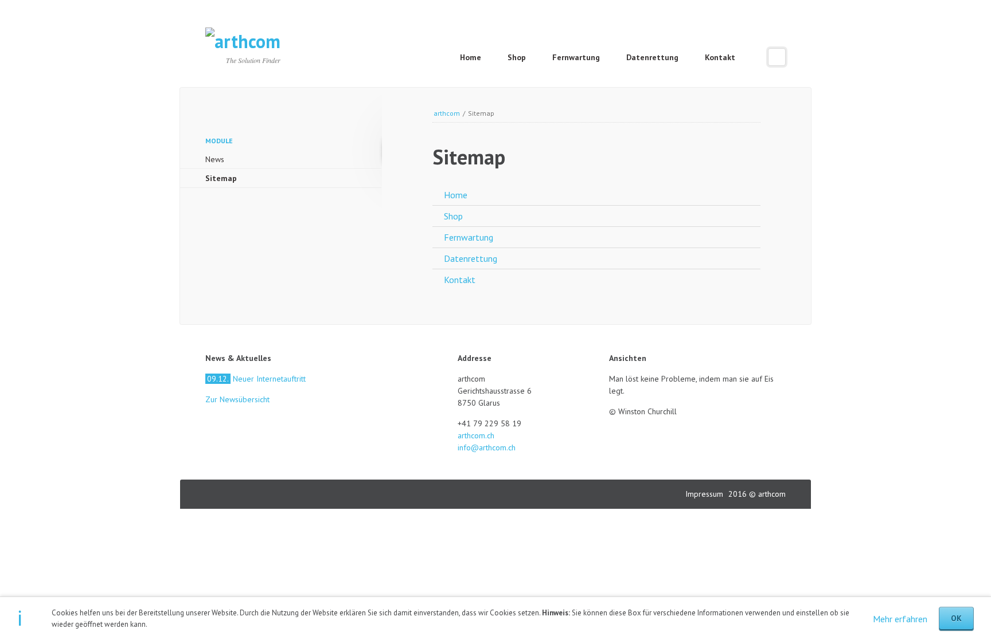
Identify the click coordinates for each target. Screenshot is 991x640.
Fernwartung (576, 57)
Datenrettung (652, 57)
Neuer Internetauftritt (256, 379)
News (214, 159)
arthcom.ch (476, 435)
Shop (517, 57)
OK (956, 618)
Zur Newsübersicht (237, 399)
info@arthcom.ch (487, 447)
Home (470, 57)
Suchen (776, 57)
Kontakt (720, 57)
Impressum (705, 494)
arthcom (447, 113)
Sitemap (221, 178)
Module (219, 140)
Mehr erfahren (900, 619)
